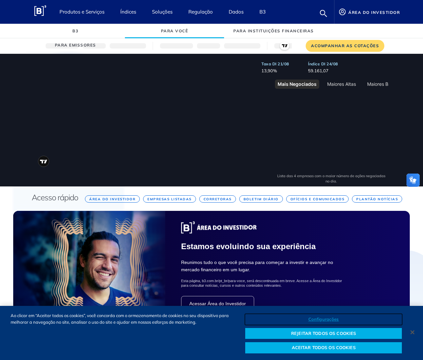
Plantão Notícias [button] (377, 199)
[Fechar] (412, 332)
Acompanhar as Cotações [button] (345, 45)
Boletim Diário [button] (261, 199)
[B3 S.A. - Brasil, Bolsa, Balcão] (40, 11)
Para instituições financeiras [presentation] (273, 30)
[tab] (75, 31)
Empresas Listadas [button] (169, 199)
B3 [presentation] (75, 30)
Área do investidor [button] (112, 199)
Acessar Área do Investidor (217, 303)
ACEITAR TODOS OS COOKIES (324, 347)
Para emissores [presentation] (75, 45)
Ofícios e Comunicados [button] (317, 199)
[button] (323, 13)
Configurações (323, 319)
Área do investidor (373, 12)
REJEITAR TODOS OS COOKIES (323, 333)
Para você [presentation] (174, 30)
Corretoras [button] (218, 199)
